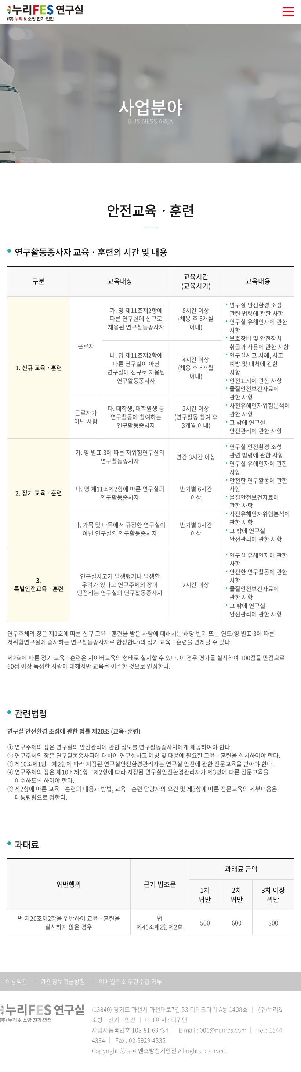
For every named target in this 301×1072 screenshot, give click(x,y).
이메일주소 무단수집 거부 (130, 981)
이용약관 (17, 981)
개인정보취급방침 (63, 981)
